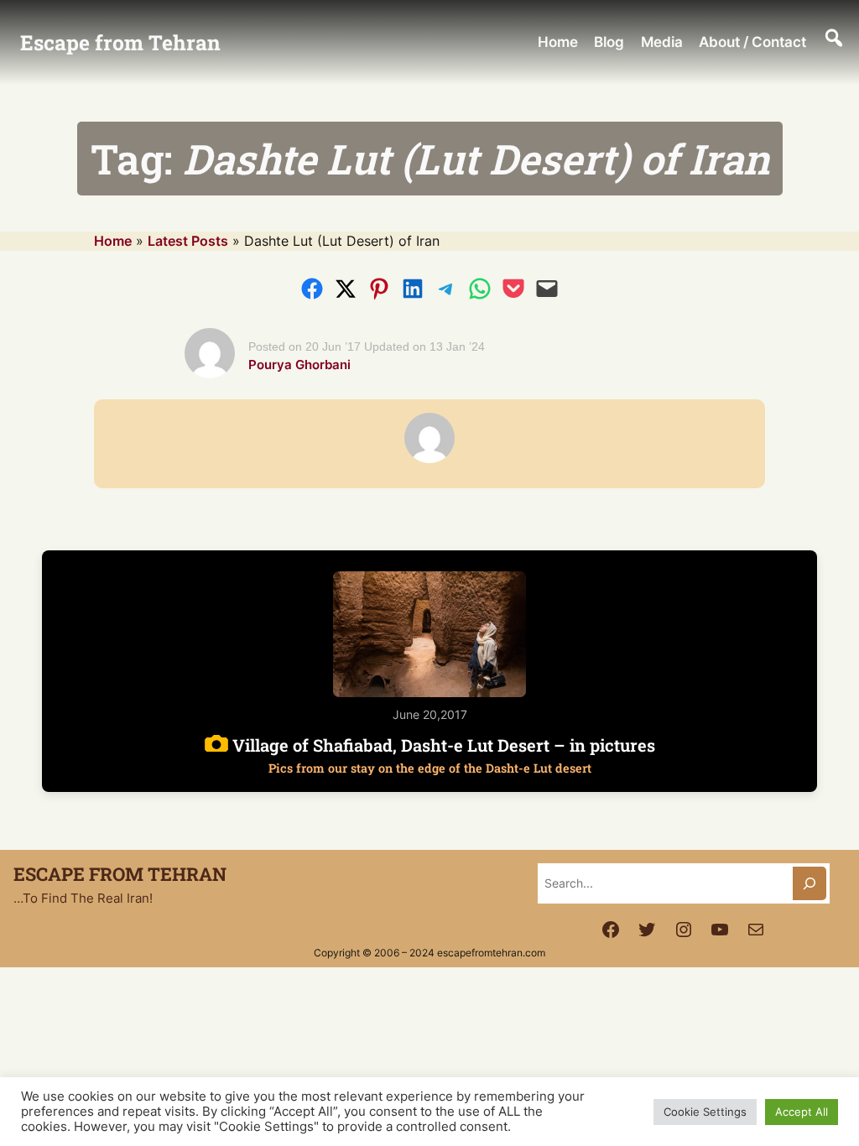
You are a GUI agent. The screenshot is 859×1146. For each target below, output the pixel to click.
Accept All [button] (801, 1111)
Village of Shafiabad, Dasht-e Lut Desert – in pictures (441, 754)
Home (113, 240)
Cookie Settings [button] (705, 1111)
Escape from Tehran (120, 42)
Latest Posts (188, 240)
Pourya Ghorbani (299, 364)
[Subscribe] (809, 883)
